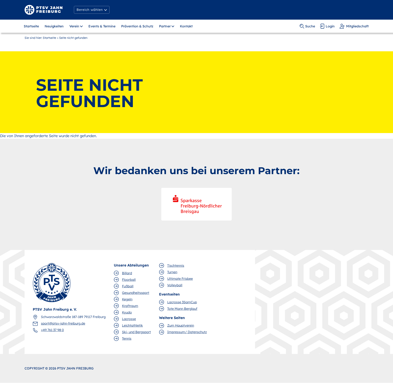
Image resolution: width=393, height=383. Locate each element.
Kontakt (186, 26)
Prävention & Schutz (137, 26)
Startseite (31, 26)
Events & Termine (101, 26)
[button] (92, 10)
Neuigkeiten (54, 26)
